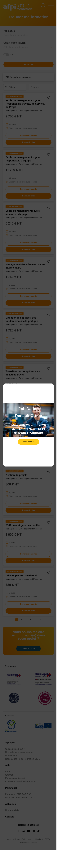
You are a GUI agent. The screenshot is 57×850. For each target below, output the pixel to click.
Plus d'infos (28, 442)
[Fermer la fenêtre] (51, 387)
